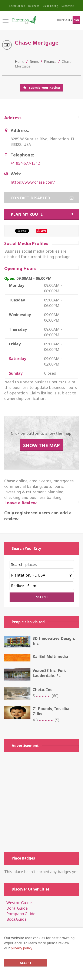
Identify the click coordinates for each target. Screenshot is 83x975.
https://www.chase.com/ (33, 182)
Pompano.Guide (20, 913)
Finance (50, 61)
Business (34, 6)
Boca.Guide (16, 919)
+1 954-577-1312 (25, 163)
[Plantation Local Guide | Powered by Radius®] (24, 19)
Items (34, 61)
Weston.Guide (19, 902)
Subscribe (68, 6)
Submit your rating (44, 87)
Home (19, 61)
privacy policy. (22, 948)
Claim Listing (50, 6)
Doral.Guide (17, 908)
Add (76, 20)
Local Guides (17, 6)
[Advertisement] (41, 802)
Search (17, 564)
